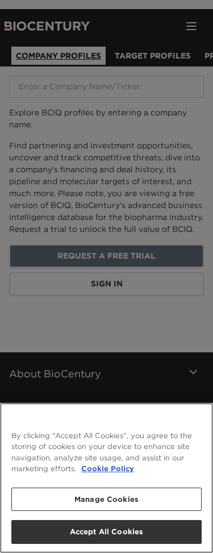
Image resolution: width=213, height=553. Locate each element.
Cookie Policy (107, 468)
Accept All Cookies (106, 531)
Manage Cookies (106, 499)
